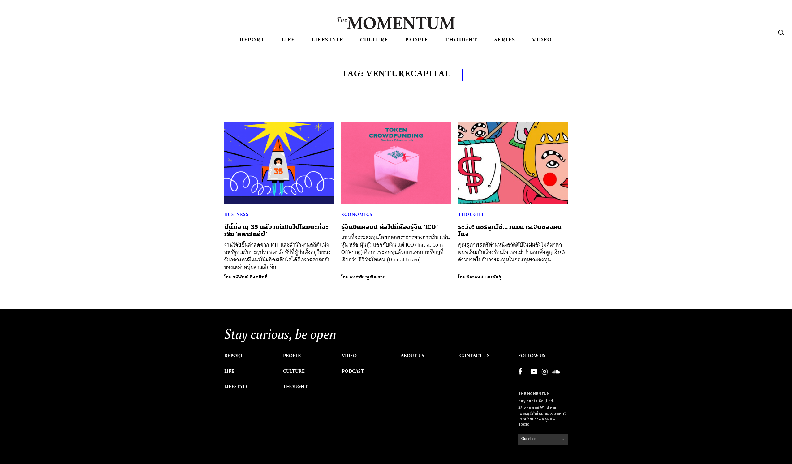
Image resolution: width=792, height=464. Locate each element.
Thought (461, 39)
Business (236, 214)
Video (542, 39)
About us (412, 356)
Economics (356, 214)
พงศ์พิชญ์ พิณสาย (368, 277)
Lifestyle (327, 39)
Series (504, 39)
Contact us (474, 356)
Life (288, 39)
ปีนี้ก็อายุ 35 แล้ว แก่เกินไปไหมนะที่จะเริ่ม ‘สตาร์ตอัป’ (276, 230)
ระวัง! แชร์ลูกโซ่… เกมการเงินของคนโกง (510, 230)
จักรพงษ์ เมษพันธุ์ (484, 277)
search (781, 32)
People (416, 39)
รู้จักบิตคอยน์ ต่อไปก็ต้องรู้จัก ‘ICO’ (389, 227)
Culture (374, 39)
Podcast (353, 371)
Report (252, 39)
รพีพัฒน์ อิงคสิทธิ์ (250, 277)
